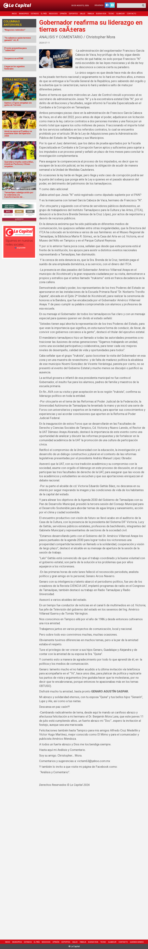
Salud (82, 14)
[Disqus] (92, 827)
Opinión (63, 14)
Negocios (53, 14)
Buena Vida (101, 14)
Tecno (111, 14)
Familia (91, 14)
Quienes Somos (137, 942)
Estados (35, 14)
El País (44, 14)
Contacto (131, 14)
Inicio (14, 14)
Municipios (24, 14)
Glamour (120, 14)
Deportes (73, 14)
